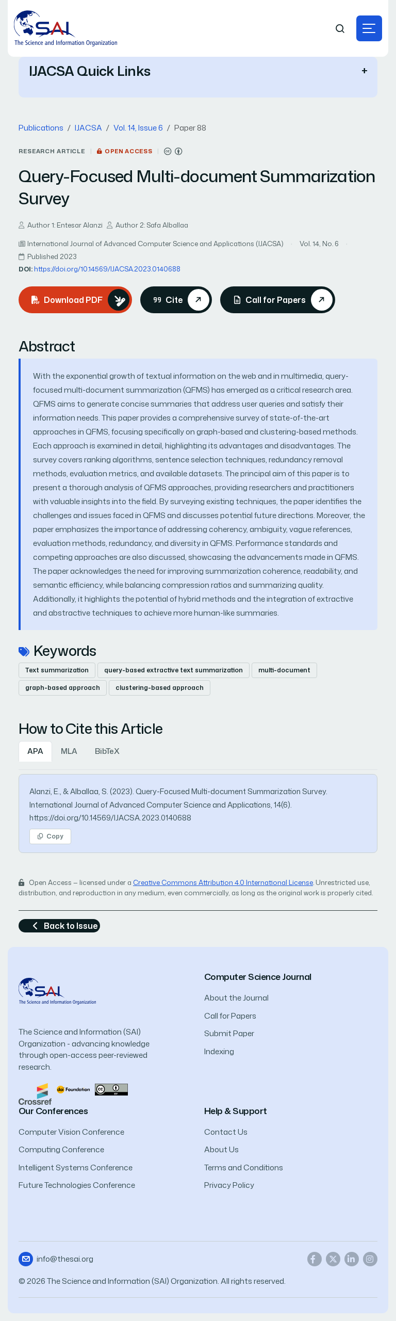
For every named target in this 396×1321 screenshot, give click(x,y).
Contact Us (226, 1131)
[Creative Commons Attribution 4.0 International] (173, 151)
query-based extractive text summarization (173, 670)
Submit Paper (229, 1033)
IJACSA (88, 127)
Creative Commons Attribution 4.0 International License (223, 882)
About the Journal (236, 997)
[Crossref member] (35, 1093)
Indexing (219, 1051)
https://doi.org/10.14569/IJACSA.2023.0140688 (107, 268)
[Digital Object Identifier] (73, 1088)
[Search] (340, 28)
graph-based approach (62, 687)
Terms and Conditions (243, 1167)
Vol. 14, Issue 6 (138, 127)
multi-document (284, 670)
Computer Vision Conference (71, 1131)
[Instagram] (370, 1259)
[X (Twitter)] (333, 1259)
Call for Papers (230, 1015)
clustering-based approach (160, 687)
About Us (221, 1149)
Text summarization (57, 670)
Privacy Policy (229, 1185)
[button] (369, 28)
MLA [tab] (69, 751)
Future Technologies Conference (77, 1185)
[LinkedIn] (351, 1259)
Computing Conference (61, 1149)
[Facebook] (314, 1259)
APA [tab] (35, 751)
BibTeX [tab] (107, 751)
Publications (41, 127)
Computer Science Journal (257, 976)
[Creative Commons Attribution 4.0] (111, 1088)
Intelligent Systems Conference (76, 1167)
